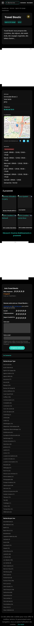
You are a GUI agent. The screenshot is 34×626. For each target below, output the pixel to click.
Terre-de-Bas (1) (7, 598)
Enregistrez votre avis (17, 348)
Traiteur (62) (6, 506)
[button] (17, 125)
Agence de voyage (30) (9, 370)
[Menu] (2, 2)
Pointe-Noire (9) (7, 577)
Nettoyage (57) (7, 467)
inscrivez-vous (17, 306)
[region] (17, 127)
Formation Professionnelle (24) (11, 435)
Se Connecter (7, 355)
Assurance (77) (7, 379)
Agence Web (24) (7, 376)
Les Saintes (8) (7, 563)
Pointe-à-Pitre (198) (8, 580)
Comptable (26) (7, 403)
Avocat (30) (6, 382)
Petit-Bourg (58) (7, 572)
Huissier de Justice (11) (9, 441)
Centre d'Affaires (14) (8, 391)
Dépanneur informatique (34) (11, 426)
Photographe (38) (8, 479)
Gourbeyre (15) (7, 545)
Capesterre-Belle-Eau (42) (10, 536)
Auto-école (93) (7, 364)
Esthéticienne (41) (8, 432)
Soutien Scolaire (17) (8, 494)
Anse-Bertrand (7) (8, 521)
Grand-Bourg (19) (8, 551)
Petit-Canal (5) (7, 574)
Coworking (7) (7, 414)
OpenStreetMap (26, 137)
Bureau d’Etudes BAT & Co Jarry (11, 210)
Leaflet (19, 137)
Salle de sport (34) (8, 485)
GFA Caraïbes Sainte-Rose (25, 227)
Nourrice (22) (6, 470)
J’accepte (21, 624)
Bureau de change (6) (9, 388)
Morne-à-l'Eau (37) (8, 569)
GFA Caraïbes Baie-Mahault (10, 228)
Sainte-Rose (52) (7, 595)
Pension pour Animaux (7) (10, 473)
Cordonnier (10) (7, 406)
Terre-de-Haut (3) (7, 601)
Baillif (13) (6, 527)
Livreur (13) (6, 453)
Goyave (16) (6, 548)
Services (12, 8)
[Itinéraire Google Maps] (20, 141)
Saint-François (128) (8, 589)
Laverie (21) (6, 450)
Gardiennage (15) (8, 438)
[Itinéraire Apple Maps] (27, 141)
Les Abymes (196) (8, 560)
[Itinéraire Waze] (24, 141)
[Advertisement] (17, 67)
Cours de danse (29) (8, 411)
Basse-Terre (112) (7, 530)
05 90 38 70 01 (9, 109)
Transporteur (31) (8, 509)
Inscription (30, 2)
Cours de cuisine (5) (8, 408)
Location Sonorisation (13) (10, 462)
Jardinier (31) (6, 447)
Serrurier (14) (6, 488)
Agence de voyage (20, 8)
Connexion (23, 2)
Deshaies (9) (6, 539)
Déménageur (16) (8, 423)
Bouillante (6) (6, 533)
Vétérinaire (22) (7, 512)
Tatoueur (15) (6, 497)
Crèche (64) (6, 417)
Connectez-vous (8, 306)
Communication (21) (8, 400)
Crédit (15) (6, 420)
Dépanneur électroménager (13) (12, 429)
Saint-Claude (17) (7, 586)
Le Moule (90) (7, 557)
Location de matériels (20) (10, 456)
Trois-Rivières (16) (8, 604)
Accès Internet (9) (8, 367)
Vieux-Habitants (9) (8, 610)
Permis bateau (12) (8, 476)
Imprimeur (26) (7, 444)
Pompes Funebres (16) (9, 482)
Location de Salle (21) (9, 459)
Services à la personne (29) (10, 491)
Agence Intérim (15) (8, 373)
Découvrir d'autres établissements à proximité (17, 234)
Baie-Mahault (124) (8, 524)
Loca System (22, 210)
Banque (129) (6, 385)
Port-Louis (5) (7, 583)
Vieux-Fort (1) (7, 607)
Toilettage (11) (7, 503)
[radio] (17, 311)
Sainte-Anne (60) (7, 592)
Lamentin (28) (7, 554)
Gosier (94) (6, 542)
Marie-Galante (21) (8, 566)
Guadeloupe (5, 8)
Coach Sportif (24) (8, 394)
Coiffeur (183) (7, 397)
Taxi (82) (5, 500)
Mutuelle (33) (6, 464)
